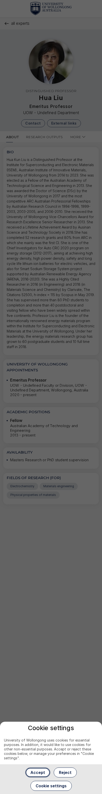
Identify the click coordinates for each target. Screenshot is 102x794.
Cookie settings (51, 785)
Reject (65, 772)
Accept (37, 772)
